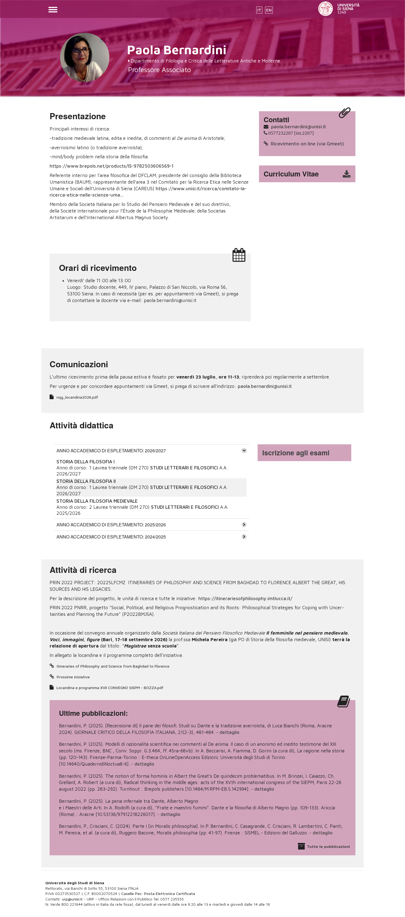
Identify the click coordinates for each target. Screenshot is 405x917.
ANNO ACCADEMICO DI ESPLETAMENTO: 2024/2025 (111, 537)
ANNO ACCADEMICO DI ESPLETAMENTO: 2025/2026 (111, 524)
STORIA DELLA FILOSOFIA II (86, 481)
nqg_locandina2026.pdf (77, 397)
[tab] (151, 450)
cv (311, 174)
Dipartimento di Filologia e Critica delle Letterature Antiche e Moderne (205, 61)
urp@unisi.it (72, 899)
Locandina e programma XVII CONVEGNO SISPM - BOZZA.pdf (109, 687)
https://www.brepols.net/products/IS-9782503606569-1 (112, 166)
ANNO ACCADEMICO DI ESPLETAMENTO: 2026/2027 (111, 450)
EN (269, 10)
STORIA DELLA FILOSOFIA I (85, 461)
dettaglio (229, 732)
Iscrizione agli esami (296, 453)
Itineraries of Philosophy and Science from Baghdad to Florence (113, 666)
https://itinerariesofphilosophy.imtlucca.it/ (245, 598)
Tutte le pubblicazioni (328, 846)
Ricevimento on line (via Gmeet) (307, 143)
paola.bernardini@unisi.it (298, 126)
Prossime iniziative (73, 676)
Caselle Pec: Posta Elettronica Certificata (158, 893)
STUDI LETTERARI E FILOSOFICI (184, 467)
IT (259, 10)
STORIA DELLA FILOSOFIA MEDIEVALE (97, 501)
